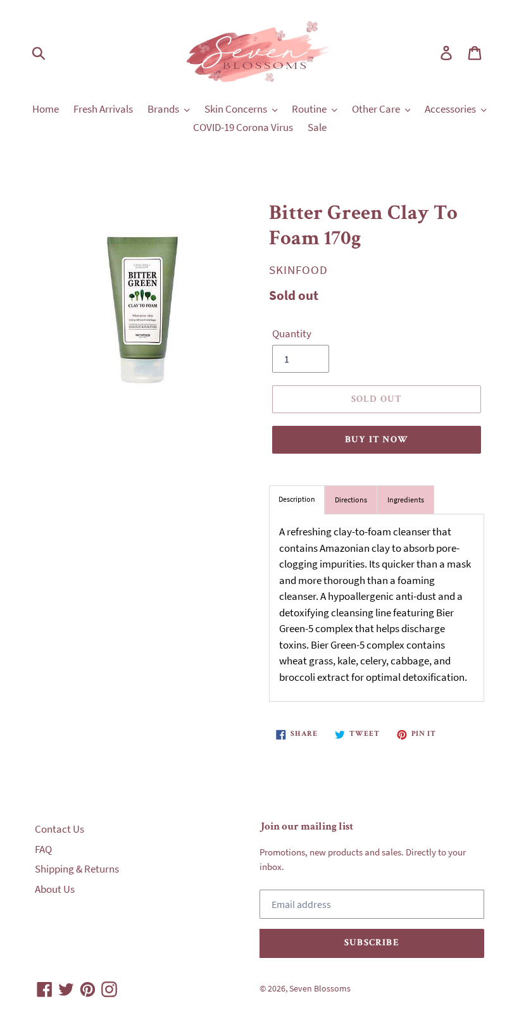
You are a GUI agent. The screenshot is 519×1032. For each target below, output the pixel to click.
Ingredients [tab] (405, 499)
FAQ (43, 849)
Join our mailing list (306, 827)
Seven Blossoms (320, 988)
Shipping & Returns (77, 869)
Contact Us (59, 829)
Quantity (291, 333)
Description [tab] (296, 499)
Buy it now (376, 440)
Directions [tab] (351, 499)
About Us (55, 889)
